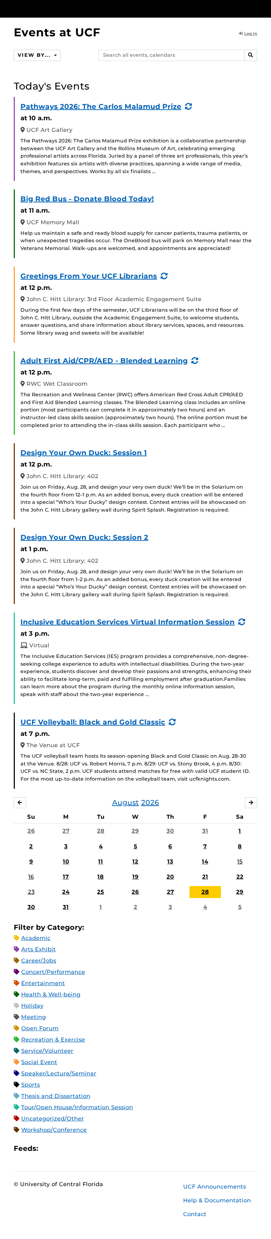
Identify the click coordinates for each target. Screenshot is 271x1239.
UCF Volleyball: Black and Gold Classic (92, 722)
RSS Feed (71, 1148)
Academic (35, 938)
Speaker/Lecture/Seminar (58, 1073)
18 (100, 876)
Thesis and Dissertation (55, 1096)
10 (66, 861)
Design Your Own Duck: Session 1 (83, 452)
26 (31, 831)
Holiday (32, 1005)
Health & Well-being (50, 994)
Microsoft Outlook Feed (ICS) (59, 1148)
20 (170, 876)
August (125, 802)
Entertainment (43, 983)
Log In (250, 33)
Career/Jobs (38, 960)
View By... (35, 55)
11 (100, 861)
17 (66, 876)
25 (100, 892)
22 (239, 876)
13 (170, 861)
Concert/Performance (53, 972)
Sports (30, 1084)
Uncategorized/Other (52, 1118)
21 (205, 876)
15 (240, 861)
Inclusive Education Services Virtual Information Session (127, 622)
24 (66, 892)
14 (205, 861)
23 (31, 892)
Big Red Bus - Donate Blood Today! (87, 199)
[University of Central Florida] (60, 8)
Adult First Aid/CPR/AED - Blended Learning (104, 360)
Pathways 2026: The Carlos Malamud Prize (100, 106)
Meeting (33, 1017)
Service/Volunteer (47, 1051)
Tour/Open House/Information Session (77, 1107)
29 (135, 831)
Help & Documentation (217, 1200)
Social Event (39, 1062)
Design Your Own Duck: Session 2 (84, 537)
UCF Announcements (214, 1186)
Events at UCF (57, 32)
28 (100, 831)
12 (135, 861)
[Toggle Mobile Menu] (255, 8)
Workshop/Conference (54, 1130)
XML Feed (83, 1148)
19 (135, 876)
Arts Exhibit (38, 949)
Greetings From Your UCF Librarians (88, 276)
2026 (150, 802)
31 (205, 831)
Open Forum (40, 1028)
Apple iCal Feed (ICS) (47, 1148)
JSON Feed (95, 1148)
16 (31, 876)
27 (66, 831)
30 (170, 831)
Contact (194, 1214)
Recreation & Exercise (53, 1039)
